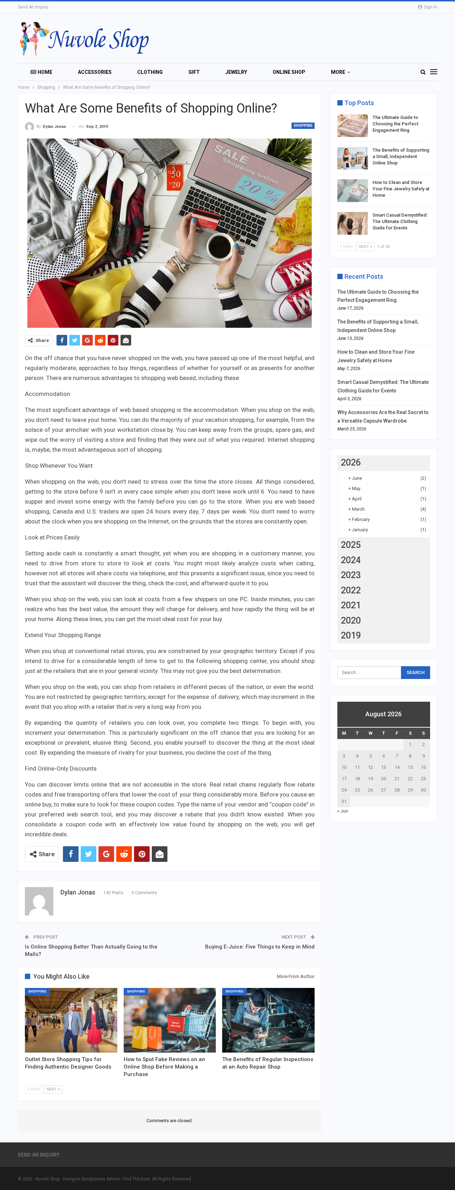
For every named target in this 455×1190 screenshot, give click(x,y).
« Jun (342, 811)
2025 (351, 545)
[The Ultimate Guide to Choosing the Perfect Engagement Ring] (352, 125)
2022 (351, 590)
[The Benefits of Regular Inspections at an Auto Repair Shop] (268, 1020)
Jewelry (236, 72)
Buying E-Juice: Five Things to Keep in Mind (260, 947)
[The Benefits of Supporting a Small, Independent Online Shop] (352, 158)
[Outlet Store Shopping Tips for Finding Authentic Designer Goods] (71, 1020)
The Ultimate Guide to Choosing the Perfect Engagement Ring (395, 124)
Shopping (303, 125)
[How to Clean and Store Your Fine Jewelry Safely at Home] (352, 190)
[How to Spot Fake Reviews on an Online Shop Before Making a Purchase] (170, 1020)
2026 (351, 462)
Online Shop (289, 72)
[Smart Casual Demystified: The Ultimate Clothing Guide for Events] (352, 223)
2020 (351, 620)
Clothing (150, 72)
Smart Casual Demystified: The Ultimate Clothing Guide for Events (400, 221)
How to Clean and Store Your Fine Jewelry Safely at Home (401, 189)
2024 (351, 560)
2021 (351, 605)
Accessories (95, 72)
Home (45, 72)
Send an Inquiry (33, 7)
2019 (351, 635)
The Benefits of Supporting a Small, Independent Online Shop (401, 156)
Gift (194, 72)
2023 (351, 575)
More (338, 72)
